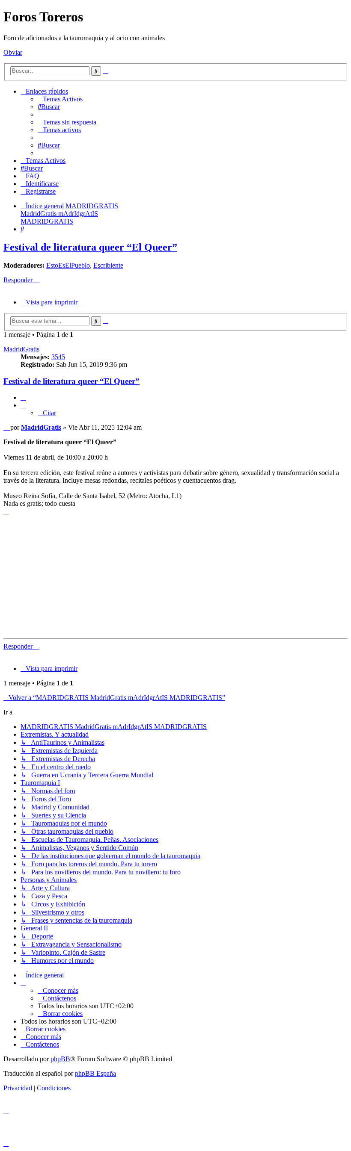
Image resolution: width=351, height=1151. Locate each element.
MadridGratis (21, 349)
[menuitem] (60, 99)
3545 (58, 356)
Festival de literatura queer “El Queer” (90, 247)
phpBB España (95, 1073)
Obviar (12, 52)
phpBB (60, 1058)
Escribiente (108, 265)
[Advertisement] (175, 575)
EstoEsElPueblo (68, 265)
